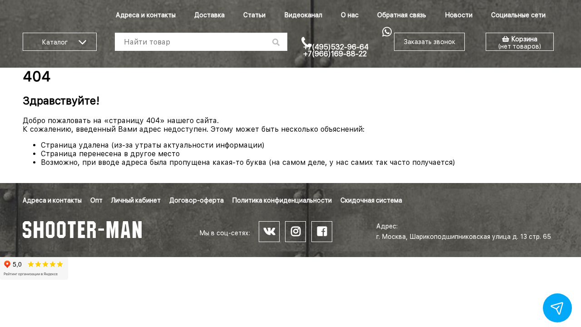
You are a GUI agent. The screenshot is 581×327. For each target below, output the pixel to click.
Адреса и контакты (146, 15)
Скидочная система (371, 200)
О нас (350, 15)
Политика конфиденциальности (282, 200)
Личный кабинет (136, 200)
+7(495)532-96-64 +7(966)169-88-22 (336, 50)
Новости (459, 15)
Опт (96, 200)
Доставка (209, 15)
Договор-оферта (196, 200)
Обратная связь (401, 15)
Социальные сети (518, 15)
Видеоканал (303, 15)
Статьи (254, 15)
